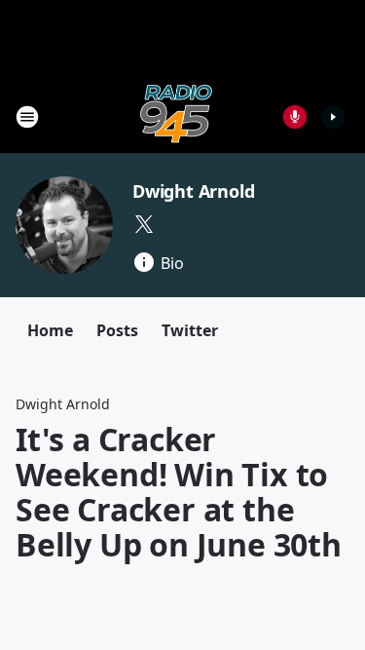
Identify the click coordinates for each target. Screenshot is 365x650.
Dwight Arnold (193, 191)
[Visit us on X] (144, 224)
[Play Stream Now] (333, 117)
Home (50, 330)
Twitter (190, 330)
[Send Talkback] (295, 117)
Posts (117, 330)
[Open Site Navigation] (27, 117)
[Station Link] (176, 116)
